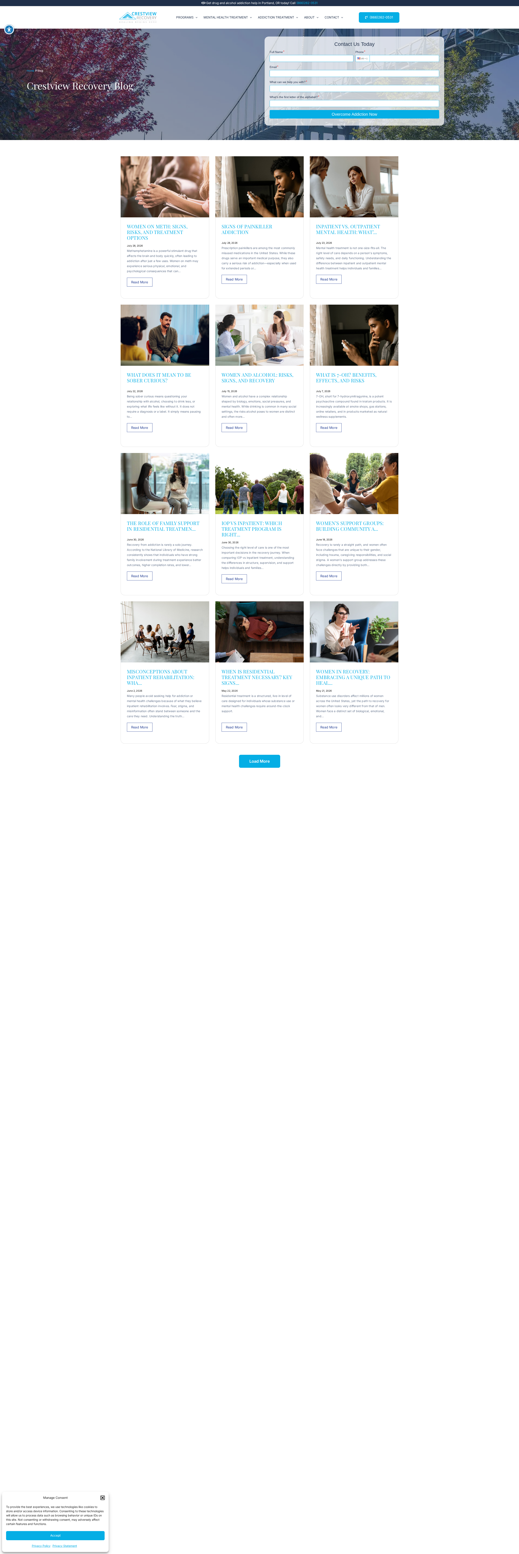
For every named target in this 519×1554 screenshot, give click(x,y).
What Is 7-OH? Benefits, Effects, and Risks (346, 377)
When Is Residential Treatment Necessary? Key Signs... (257, 677)
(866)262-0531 (306, 3)
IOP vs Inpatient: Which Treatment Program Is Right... (252, 528)
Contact (332, 17)
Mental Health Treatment (226, 17)
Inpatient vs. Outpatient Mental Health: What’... (348, 229)
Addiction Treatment (276, 17)
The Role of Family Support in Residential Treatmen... (163, 526)
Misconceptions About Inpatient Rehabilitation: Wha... (160, 677)
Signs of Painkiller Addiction (247, 229)
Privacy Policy (41, 1546)
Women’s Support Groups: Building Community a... (350, 526)
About (309, 17)
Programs (185, 17)
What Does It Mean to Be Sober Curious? (159, 377)
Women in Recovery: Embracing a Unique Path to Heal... (353, 677)
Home (30, 70)
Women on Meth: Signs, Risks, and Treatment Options (157, 231)
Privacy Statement (65, 1546)
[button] (103, 1498)
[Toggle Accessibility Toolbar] (9, 29)
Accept (55, 1535)
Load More (259, 761)
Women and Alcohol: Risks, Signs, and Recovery (258, 377)
